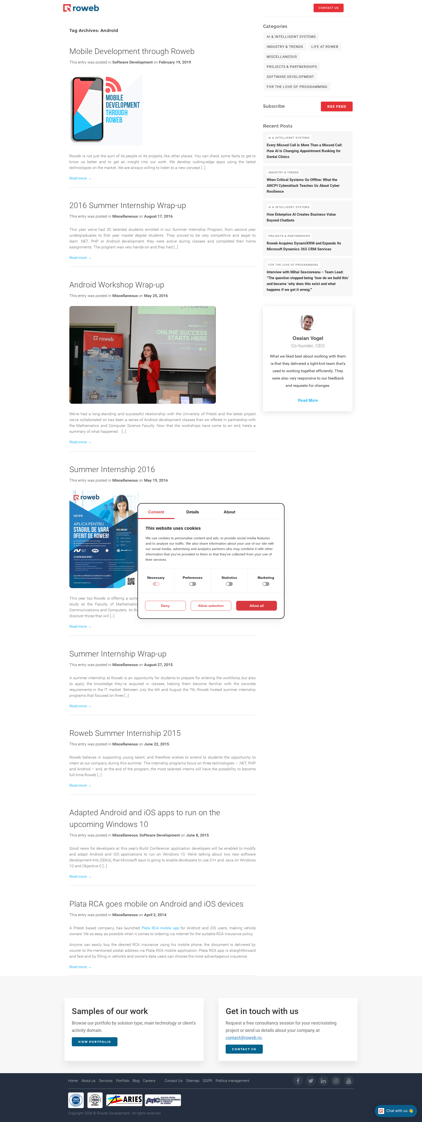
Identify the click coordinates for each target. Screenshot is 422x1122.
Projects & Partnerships (292, 67)
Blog (136, 1081)
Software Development (132, 62)
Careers (149, 1081)
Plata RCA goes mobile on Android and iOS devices (156, 904)
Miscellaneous (125, 216)
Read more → (80, 178)
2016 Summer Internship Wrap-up (127, 205)
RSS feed (336, 106)
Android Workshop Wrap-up (116, 284)
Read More (308, 400)
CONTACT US (328, 8)
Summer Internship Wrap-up (118, 653)
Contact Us (174, 1081)
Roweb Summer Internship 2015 (125, 733)
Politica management (232, 1081)
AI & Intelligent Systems (291, 37)
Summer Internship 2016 (112, 469)
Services (106, 1081)
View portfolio (94, 1042)
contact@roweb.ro (244, 1037)
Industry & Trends (285, 47)
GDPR (207, 1081)
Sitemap (192, 1081)
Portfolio (122, 1081)
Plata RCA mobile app (160, 928)
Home (73, 1081)
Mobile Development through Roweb (132, 51)
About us (88, 1081)
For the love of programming (297, 87)
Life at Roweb (324, 47)
